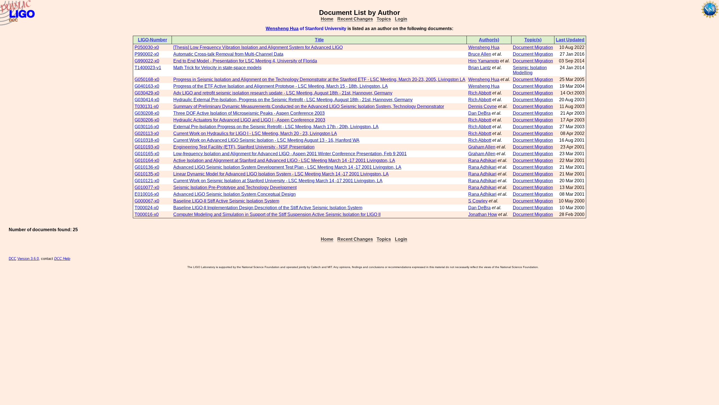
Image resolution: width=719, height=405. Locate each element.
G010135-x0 (147, 174)
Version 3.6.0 (28, 258)
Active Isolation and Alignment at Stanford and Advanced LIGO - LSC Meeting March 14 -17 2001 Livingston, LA (284, 160)
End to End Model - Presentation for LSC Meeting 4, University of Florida (245, 60)
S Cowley (478, 201)
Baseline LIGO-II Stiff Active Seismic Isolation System (226, 201)
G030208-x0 (147, 113)
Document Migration (533, 47)
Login (401, 19)
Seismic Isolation (530, 67)
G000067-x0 (147, 201)
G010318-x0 (147, 140)
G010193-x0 (147, 147)
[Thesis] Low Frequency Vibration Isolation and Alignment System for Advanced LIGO (258, 47)
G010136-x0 (147, 167)
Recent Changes (355, 19)
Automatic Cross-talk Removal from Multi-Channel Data (228, 54)
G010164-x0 (147, 160)
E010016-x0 (147, 194)
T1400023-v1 (148, 67)
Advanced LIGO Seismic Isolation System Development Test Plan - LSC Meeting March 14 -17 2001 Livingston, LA (287, 167)
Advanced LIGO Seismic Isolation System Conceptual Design (234, 194)
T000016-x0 (147, 214)
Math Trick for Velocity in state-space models (217, 67)
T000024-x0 (147, 207)
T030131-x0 (147, 106)
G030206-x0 (147, 120)
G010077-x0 (147, 187)
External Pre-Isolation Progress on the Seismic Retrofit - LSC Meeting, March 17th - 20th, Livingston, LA (276, 126)
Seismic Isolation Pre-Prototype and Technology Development (235, 187)
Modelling (523, 72)
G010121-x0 (147, 180)
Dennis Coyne (482, 106)
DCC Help (62, 258)
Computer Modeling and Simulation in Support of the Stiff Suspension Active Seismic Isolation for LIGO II (277, 214)
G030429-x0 (147, 93)
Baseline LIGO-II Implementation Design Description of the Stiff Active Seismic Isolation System (267, 207)
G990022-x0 (147, 60)
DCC (12, 258)
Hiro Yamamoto (483, 60)
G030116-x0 (147, 126)
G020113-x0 (147, 133)
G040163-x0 (147, 86)
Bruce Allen (479, 54)
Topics (384, 19)
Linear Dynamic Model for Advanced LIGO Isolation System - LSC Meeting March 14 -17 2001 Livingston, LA (281, 174)
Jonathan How (482, 214)
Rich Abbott (479, 93)
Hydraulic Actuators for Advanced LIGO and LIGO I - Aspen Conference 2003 (249, 120)
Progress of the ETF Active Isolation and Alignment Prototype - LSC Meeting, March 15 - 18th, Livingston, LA (280, 86)
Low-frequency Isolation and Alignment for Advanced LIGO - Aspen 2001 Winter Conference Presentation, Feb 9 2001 (290, 153)
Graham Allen (481, 147)
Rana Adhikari (482, 160)
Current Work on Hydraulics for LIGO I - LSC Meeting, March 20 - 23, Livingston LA (255, 133)
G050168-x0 (147, 79)
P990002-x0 (147, 54)
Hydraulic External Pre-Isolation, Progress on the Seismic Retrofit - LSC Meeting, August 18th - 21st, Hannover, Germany (293, 99)
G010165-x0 (147, 153)
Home (327, 19)
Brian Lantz (479, 67)
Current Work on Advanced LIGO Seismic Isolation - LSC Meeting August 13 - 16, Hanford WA (266, 140)
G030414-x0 (147, 99)
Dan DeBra (479, 113)
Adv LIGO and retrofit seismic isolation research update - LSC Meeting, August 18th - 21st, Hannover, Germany (282, 93)
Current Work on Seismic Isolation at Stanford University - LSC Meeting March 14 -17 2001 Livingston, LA (278, 180)
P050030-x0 (147, 47)
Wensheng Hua (282, 28)
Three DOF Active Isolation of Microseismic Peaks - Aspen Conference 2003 (249, 113)
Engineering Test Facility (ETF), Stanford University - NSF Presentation (244, 147)
